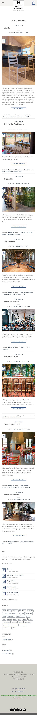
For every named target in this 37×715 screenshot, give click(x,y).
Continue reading (18, 108)
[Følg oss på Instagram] (14, 710)
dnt (25, 169)
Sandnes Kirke (9, 241)
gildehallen (5, 487)
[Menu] (3, 3)
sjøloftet (4, 543)
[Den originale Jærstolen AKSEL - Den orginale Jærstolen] (18, 5)
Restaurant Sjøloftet (11, 495)
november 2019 (7, 654)
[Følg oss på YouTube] (24, 710)
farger (28, 415)
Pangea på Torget (11, 356)
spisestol (26, 116)
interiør (11, 116)
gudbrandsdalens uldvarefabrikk (11, 613)
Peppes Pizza (9, 179)
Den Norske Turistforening (14, 124)
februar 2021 (6, 650)
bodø (25, 415)
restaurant (12, 234)
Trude (27, 32)
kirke (15, 294)
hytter (27, 169)
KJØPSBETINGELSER (19, 691)
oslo (29, 347)
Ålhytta (7, 28)
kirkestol (20, 294)
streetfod (18, 417)
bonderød (26, 485)
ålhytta (25, 115)
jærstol (15, 116)
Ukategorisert (18, 25)
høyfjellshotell (12, 487)
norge (3, 171)
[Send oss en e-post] (17, 710)
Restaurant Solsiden (11, 302)
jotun (3, 417)
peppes (30, 232)
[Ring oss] (20, 710)
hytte (29, 115)
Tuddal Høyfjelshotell (12, 424)
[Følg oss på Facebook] (11, 710)
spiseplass (20, 116)
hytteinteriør (5, 116)
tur (12, 171)
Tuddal (28, 487)
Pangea (7, 417)
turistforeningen (17, 171)
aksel (21, 115)
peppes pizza (5, 234)
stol (24, 294)
